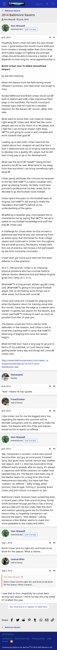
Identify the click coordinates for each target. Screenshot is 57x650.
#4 (54, 448)
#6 (54, 570)
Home (5, 641)
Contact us (7, 638)
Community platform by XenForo (27, 647)
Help (49, 638)
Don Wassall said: (12, 576)
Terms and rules (22, 638)
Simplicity (9, 634)
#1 (54, 37)
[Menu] (4, 4)
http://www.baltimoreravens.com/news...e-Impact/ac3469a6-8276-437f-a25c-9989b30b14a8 (25, 363)
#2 (54, 386)
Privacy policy (38, 638)
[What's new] (47, 4)
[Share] (50, 37)
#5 (54, 542)
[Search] (53, 4)
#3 (54, 410)
